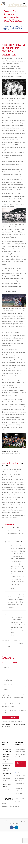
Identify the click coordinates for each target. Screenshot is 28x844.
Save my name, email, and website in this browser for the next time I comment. (13, 697)
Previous (23, 37)
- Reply (22, 527)
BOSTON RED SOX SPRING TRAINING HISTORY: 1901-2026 (7, 771)
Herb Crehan (7, 451)
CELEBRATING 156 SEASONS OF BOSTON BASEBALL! (7, 753)
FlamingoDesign (22, 821)
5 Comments (10, 456)
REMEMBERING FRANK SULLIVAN (7, 787)
